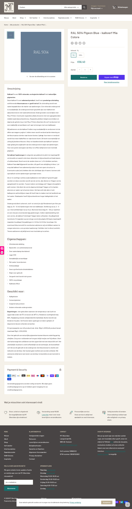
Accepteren (107, 502)
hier (112, 442)
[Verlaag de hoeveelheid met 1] (79, 69)
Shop (22, 18)
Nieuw (6, 18)
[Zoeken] (84, 7)
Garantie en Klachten (36, 449)
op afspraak (51, 470)
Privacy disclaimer (35, 456)
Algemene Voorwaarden (38, 452)
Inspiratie (93, 18)
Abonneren (11, 488)
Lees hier (45, 415)
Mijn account (96, 8)
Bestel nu (83, 77)
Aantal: (73, 70)
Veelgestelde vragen (36, 436)
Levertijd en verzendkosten (39, 442)
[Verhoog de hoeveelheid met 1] (90, 69)
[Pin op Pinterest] (76, 43)
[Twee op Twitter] (80, 43)
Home (6, 25)
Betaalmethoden (35, 446)
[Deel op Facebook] (72, 43)
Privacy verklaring (75, 502)
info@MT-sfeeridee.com (68, 445)
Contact (32, 459)
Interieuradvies (49, 18)
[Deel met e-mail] (83, 43)
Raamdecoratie (63, 18)
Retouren (32, 439)
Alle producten (14, 25)
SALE (14, 18)
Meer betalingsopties (111, 82)
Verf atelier (33, 18)
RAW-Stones (79, 18)
